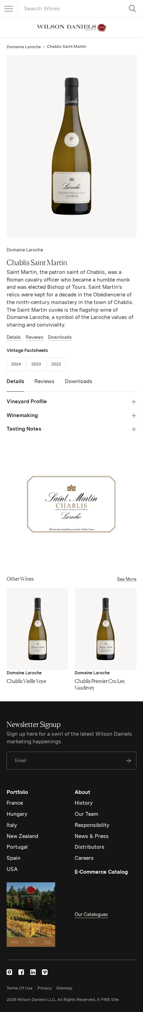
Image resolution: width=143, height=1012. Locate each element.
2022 (58, 363)
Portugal (17, 847)
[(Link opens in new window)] (9, 972)
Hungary (17, 814)
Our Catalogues (91, 914)
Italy (12, 825)
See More (126, 579)
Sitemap (64, 988)
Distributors (89, 847)
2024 (18, 363)
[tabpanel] (71, 415)
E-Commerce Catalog (101, 872)
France (15, 803)
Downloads (60, 337)
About (82, 792)
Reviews (34, 337)
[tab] (15, 385)
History (84, 803)
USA (12, 869)
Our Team (86, 814)
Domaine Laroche (24, 46)
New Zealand (22, 836)
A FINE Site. (108, 999)
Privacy (44, 988)
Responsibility (92, 825)
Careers (84, 858)
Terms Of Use (20, 988)
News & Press (92, 836)
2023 (38, 363)
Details (14, 337)
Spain (13, 858)
